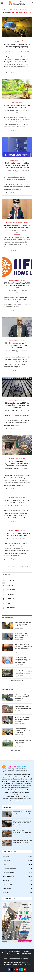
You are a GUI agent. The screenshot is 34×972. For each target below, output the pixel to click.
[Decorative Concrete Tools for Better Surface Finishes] (7, 843)
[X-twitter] (12, 969)
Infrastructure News (17, 868)
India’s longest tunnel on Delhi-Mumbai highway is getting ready (17, 47)
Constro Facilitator (12, 52)
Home (3, 9)
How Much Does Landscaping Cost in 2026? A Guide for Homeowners (23, 672)
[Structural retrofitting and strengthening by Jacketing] (7, 720)
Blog (17, 864)
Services (12, 962)
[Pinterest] (17, 969)
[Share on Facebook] (6, 73)
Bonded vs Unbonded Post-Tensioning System (23, 707)
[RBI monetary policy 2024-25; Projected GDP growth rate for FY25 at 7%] (17, 387)
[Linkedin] (20, 969)
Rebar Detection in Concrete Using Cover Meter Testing (22, 635)
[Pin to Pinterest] (11, 73)
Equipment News (17, 872)
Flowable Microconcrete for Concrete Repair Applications (23, 624)
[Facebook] (9, 969)
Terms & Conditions (18, 964)
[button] (4, 922)
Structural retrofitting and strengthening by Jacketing (22, 719)
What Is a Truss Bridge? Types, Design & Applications (23, 742)
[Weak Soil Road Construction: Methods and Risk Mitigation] (7, 833)
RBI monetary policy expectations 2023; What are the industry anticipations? (17, 463)
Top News (17, 857)
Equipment (17, 880)
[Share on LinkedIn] (13, 73)
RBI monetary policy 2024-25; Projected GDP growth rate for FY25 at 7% (17, 405)
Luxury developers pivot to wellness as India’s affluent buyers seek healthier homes (23, 647)
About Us (6, 962)
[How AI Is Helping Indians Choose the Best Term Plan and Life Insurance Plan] (7, 660)
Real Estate (17, 861)
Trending (17, 892)
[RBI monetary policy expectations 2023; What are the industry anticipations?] (17, 445)
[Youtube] (25, 969)
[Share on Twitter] (9, 73)
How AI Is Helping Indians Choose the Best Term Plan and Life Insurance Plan (22, 660)
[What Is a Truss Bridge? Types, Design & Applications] (7, 742)
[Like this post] (4, 73)
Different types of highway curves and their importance (23, 730)
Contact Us (27, 964)
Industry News (17, 884)
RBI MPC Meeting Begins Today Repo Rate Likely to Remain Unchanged (17, 345)
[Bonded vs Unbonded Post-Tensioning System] (7, 709)
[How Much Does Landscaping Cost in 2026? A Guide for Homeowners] (7, 673)
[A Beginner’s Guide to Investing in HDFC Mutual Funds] (17, 89)
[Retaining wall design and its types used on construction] (7, 697)
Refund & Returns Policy (22, 962)
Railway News (17, 888)
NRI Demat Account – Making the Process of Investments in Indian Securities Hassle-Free (17, 165)
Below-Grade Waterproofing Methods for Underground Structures (22, 822)
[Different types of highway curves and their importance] (7, 731)
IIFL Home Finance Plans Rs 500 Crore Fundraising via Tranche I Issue (17, 285)
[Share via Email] (15, 73)
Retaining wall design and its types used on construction (22, 697)
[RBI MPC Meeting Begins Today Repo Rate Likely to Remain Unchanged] (17, 327)
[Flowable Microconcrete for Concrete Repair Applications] (7, 625)
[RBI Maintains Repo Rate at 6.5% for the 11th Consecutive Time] (17, 209)
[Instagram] (14, 969)
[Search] (32, 3)
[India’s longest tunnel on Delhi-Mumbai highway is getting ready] (17, 27)
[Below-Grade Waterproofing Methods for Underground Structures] (7, 823)
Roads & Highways (17, 876)
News (10, 9)
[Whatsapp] (22, 969)
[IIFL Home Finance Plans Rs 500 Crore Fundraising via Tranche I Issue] (17, 267)
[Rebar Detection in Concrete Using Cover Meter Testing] (7, 636)
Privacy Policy (7, 964)
